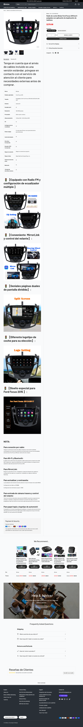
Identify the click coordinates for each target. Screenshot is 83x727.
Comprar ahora (63, 38)
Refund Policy (22, 698)
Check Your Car (7, 697)
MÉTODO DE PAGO (24, 703)
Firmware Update (43, 705)
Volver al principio (41, 682)
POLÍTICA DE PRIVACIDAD (25, 692)
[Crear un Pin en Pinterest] (58, 53)
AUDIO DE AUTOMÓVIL (9, 7)
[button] (78, 4)
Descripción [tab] (6, 59)
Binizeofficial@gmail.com (65, 692)
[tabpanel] (22, 288)
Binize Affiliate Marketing (10, 694)
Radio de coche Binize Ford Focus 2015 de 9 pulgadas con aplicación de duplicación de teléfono (14, 10)
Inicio (5, 10)
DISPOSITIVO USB (22, 7)
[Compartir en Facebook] (55, 53)
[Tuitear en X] (53, 53)
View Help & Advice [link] (41, 606)
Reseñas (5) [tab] (13, 59)
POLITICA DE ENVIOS (24, 701)
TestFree (61, 7)
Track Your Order (43, 712)
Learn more (15, 1)
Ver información (21, 567)
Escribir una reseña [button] (68, 673)
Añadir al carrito (68, 35)
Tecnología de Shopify (13, 722)
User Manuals (42, 710)
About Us (6, 692)
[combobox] (41, 4)
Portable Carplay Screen (44, 7)
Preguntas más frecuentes (45, 692)
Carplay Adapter (32, 7)
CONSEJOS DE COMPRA (45, 707)
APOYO (55, 7)
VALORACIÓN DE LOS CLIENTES (47, 702)
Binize (47, 13)
